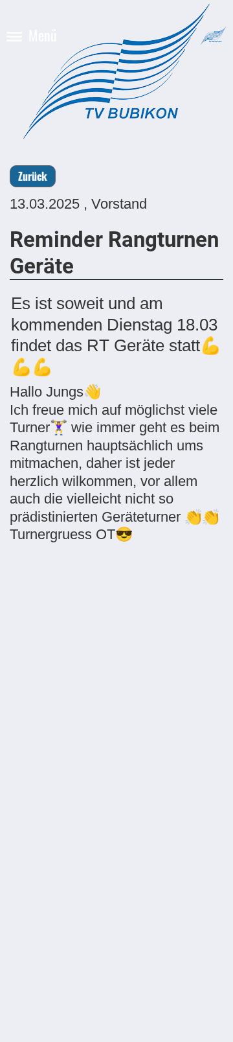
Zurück (32, 176)
